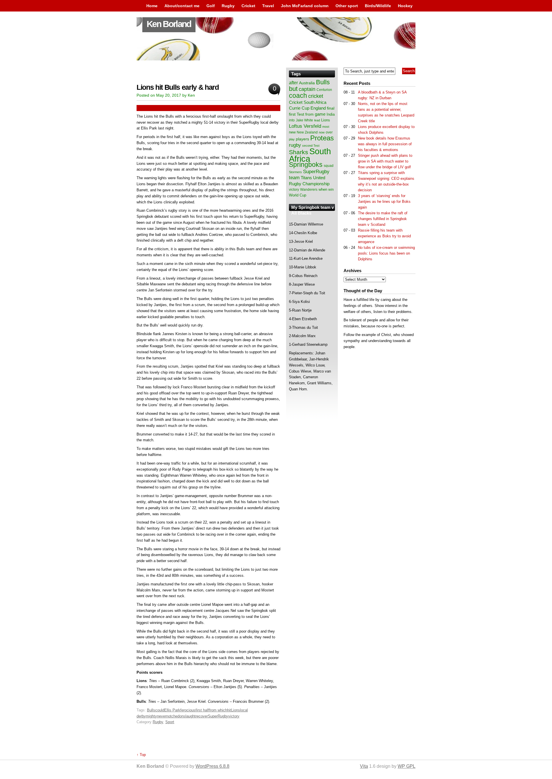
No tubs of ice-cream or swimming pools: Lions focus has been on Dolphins (386, 253)
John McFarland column (305, 5)
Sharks (298, 152)
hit (229, 710)
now (322, 132)
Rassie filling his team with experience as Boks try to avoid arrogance (384, 236)
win (331, 190)
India (331, 114)
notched (172, 716)
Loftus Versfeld (305, 126)
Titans (306, 177)
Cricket (248, 5)
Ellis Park (172, 710)
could (159, 710)
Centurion (324, 90)
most (325, 126)
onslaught (187, 716)
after (293, 82)
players (302, 139)
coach (298, 95)
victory (233, 716)
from (309, 114)
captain (307, 89)
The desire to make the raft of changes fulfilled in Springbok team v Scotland (382, 219)
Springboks (306, 164)
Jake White (304, 120)
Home (152, 5)
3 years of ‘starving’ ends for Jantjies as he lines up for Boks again (384, 201)
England (318, 108)
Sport (169, 722)
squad (329, 166)
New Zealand (307, 132)
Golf (210, 5)
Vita (364, 766)
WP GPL (406, 766)
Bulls (151, 710)
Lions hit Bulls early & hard (178, 87)
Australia (307, 83)
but (293, 88)
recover (201, 716)
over (329, 132)
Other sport (347, 5)
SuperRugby (218, 716)
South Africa (310, 154)
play (292, 139)
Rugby (228, 5)
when (323, 189)
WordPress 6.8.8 (212, 766)
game (320, 114)
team (294, 177)
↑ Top (141, 755)
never (161, 716)
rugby (295, 145)
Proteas (322, 138)
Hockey (405, 5)
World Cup (297, 195)
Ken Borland (169, 24)
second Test (310, 145)
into (292, 120)
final (330, 108)
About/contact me (182, 5)
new (292, 132)
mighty (151, 716)
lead (317, 120)
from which (218, 710)
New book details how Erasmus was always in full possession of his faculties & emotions (385, 144)
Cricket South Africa (307, 102)
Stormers (295, 172)
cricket (315, 96)
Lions (235, 710)
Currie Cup (299, 108)
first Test (296, 114)
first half (202, 710)
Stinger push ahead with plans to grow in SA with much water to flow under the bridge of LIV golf (385, 161)
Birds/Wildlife (378, 5)
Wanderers (308, 190)
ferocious (187, 710)
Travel (268, 5)
